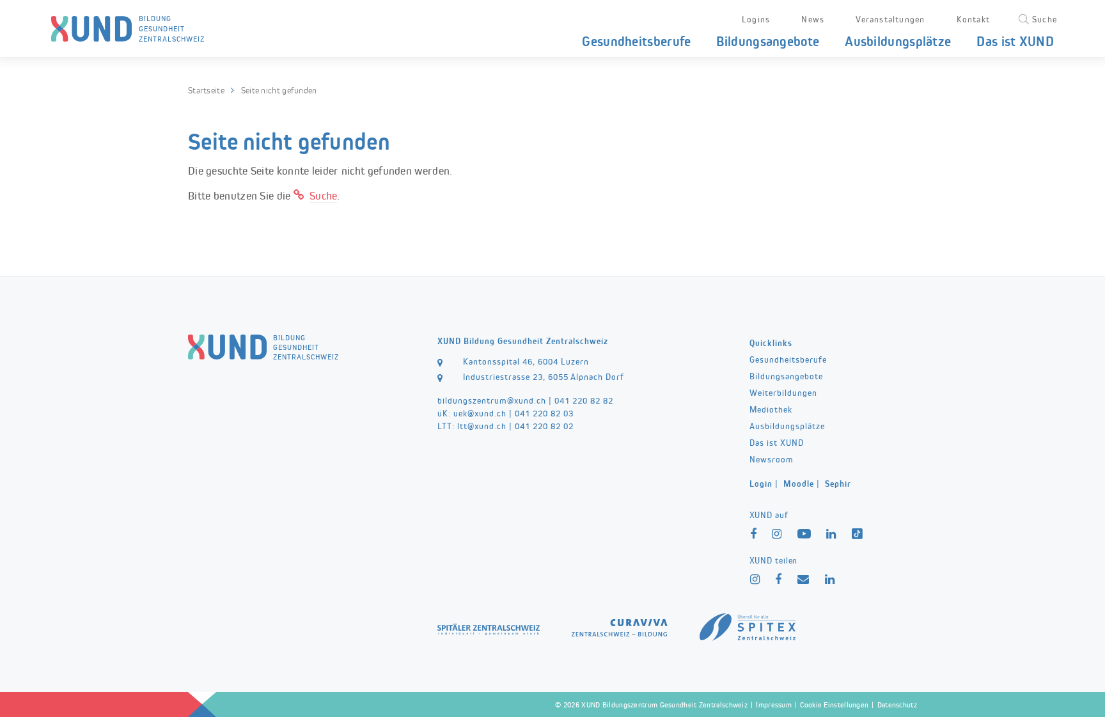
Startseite (206, 90)
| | (800, 483)
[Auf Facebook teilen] (778, 579)
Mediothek (770, 409)
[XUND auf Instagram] (777, 534)
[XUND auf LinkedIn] (831, 534)
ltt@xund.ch (481, 426)
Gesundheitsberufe (636, 41)
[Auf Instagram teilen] (755, 579)
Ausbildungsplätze (898, 41)
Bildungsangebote (767, 41)
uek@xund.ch (479, 413)
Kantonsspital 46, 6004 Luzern (526, 361)
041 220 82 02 (544, 426)
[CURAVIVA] (620, 625)
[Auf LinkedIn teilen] (830, 579)
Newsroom (771, 459)
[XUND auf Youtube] (804, 535)
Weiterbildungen (783, 393)
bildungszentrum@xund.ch (491, 400)
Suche (324, 195)
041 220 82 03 (544, 413)
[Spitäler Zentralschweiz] (488, 627)
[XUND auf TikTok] (858, 536)
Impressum (774, 704)
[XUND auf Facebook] (753, 534)
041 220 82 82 (583, 400)
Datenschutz (897, 704)
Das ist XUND (1015, 41)
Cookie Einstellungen (834, 704)
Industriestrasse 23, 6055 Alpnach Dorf (543, 377)
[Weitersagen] (803, 579)
